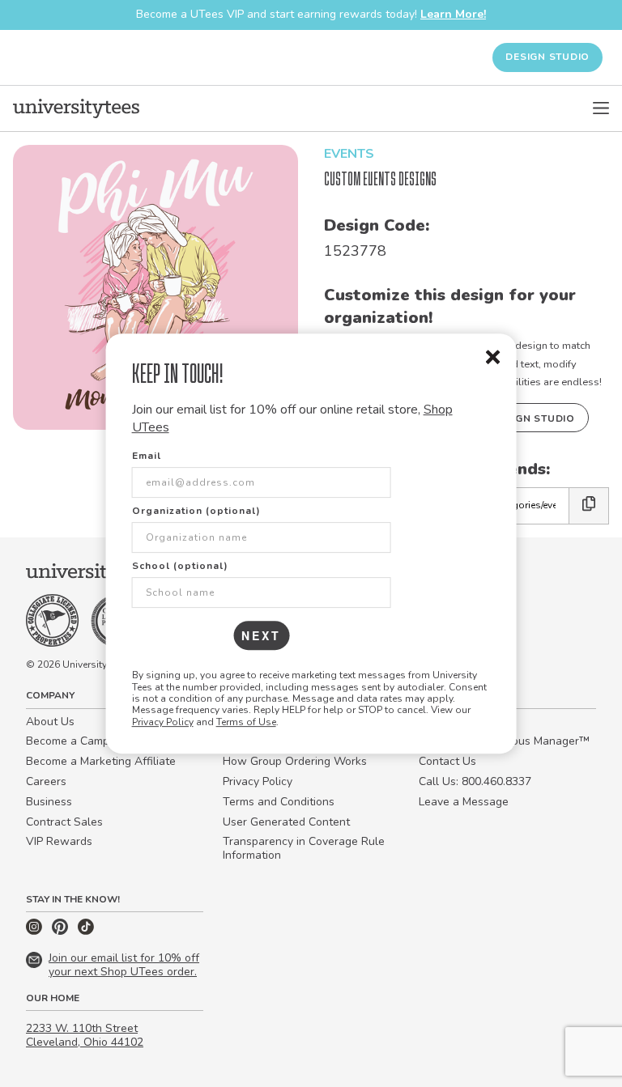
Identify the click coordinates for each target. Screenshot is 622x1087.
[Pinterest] (61, 931)
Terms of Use (246, 721)
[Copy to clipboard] (589, 505)
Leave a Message (464, 801)
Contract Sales (64, 822)
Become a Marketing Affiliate (101, 761)
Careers (46, 781)
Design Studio (547, 56)
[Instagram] (35, 931)
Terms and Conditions (278, 801)
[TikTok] (86, 931)
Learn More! (453, 14)
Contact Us (447, 761)
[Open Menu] (601, 108)
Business (49, 801)
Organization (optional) (196, 510)
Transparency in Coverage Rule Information (304, 848)
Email (146, 455)
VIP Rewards (59, 841)
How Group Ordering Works (295, 761)
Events (349, 154)
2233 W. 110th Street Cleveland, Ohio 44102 (84, 1035)
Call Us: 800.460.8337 (475, 781)
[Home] (76, 108)
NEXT (261, 635)
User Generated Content (286, 822)
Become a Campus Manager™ (103, 741)
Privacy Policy (163, 721)
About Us (50, 721)
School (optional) (180, 565)
